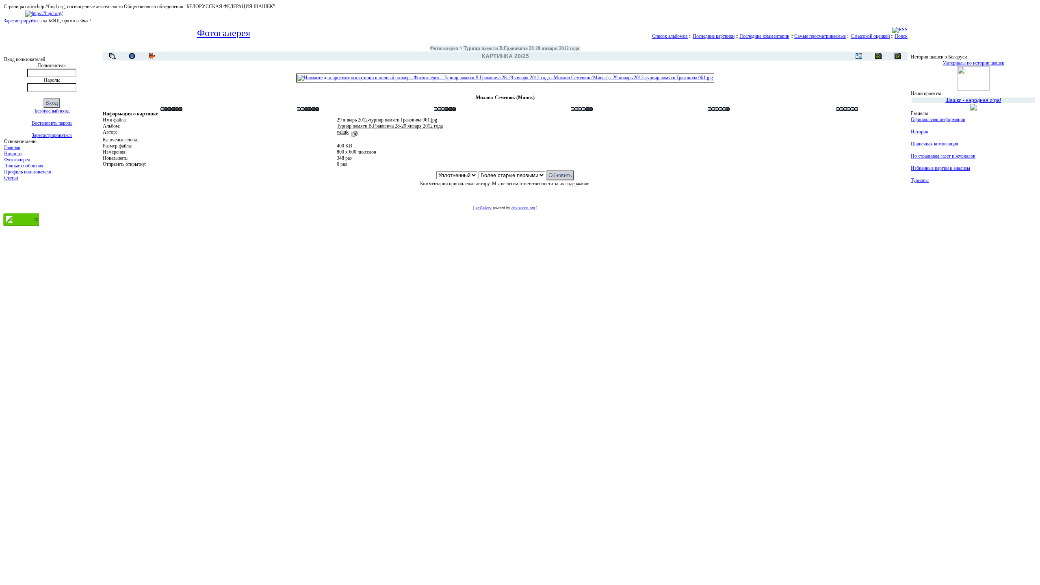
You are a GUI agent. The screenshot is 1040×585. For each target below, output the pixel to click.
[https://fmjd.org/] (44, 13)
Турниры (920, 180)
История (919, 131)
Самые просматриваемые (820, 36)
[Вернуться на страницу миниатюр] (112, 56)
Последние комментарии (764, 36)
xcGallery (484, 208)
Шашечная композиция (934, 144)
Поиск (901, 36)
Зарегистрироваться (52, 135)
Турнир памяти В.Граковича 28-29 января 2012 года (521, 48)
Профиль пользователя (27, 172)
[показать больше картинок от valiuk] (354, 132)
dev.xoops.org (523, 208)
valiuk (343, 132)
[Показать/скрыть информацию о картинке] (132, 56)
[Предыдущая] (898, 56)
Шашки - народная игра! (973, 100)
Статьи (11, 178)
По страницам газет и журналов (943, 156)
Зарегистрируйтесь (22, 21)
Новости (13, 153)
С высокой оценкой (870, 36)
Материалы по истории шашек (973, 63)
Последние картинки (713, 36)
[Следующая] (878, 56)
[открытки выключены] (859, 56)
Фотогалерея (17, 159)
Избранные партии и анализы (940, 168)
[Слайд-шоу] (151, 56)
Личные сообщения (23, 166)
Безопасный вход (52, 111)
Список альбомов (670, 36)
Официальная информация (938, 119)
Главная (12, 147)
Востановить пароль (52, 123)
